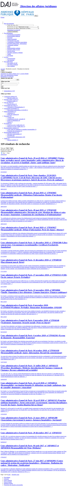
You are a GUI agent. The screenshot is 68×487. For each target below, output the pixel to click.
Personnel (9, 37)
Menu (36, 15)
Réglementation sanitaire (13, 48)
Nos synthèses (11, 66)
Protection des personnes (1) (14, 131)
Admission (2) (11, 113)
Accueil (3, 69)
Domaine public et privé (13, 49)
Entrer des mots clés (12, 25)
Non (8, 153)
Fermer (2, 17)
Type (11, 148)
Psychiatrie (10, 55)
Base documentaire (9, 23)
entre (2, 83)
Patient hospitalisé (12, 39)
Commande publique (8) (10, 96)
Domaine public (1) (12, 101)
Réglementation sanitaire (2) (11, 128)
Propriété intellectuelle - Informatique (17, 43)
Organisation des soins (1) (11, 105)
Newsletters (7, 477)
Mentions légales (8, 483)
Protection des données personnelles (13, 485)
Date (7, 148)
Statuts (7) (10, 122)
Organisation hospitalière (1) (11, 108)
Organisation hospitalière (13, 34)
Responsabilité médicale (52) (11, 132)
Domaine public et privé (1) (11, 99)
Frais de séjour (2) (12, 104)
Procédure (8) (10, 135)
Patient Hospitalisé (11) (10, 111)
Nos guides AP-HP (12, 63)
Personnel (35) (8, 116)
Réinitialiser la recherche (13, 30)
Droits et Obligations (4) (13, 120)
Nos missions (10, 60)
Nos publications (8, 61)
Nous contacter (8, 480)
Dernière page (15, 474)
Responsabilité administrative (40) (16, 137)
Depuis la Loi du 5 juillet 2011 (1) (16, 126)
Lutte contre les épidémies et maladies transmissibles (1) (21, 129)
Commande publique (12, 45)
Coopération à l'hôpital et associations (17, 42)
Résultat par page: (5, 150)
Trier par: (3, 148)
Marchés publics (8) (12, 98)
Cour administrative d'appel (11, 75)
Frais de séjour (11, 51)
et (1, 84)
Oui (3, 153)
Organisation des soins (13, 40)
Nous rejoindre (8, 482)
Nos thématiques (8, 33)
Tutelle (9, 54)
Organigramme (11, 58)
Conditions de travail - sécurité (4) (16, 119)
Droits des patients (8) (13, 114)
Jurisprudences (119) (9, 91)
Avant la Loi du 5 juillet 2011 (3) (15, 125)
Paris (2, 75)
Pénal (8, 46)
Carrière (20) (10, 117)
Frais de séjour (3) (8, 102)
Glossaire (6, 479)
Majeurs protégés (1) (12, 140)
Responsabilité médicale (13, 36)
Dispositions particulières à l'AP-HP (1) (17, 110)
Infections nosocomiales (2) (14, 134)
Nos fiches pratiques (12, 64)
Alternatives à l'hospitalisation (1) (16, 107)
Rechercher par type (12, 26)
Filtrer (2, 70)
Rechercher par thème (13, 28)
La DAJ (6, 57)
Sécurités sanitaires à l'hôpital (15, 52)
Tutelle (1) (6, 138)
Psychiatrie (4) (8, 123)
